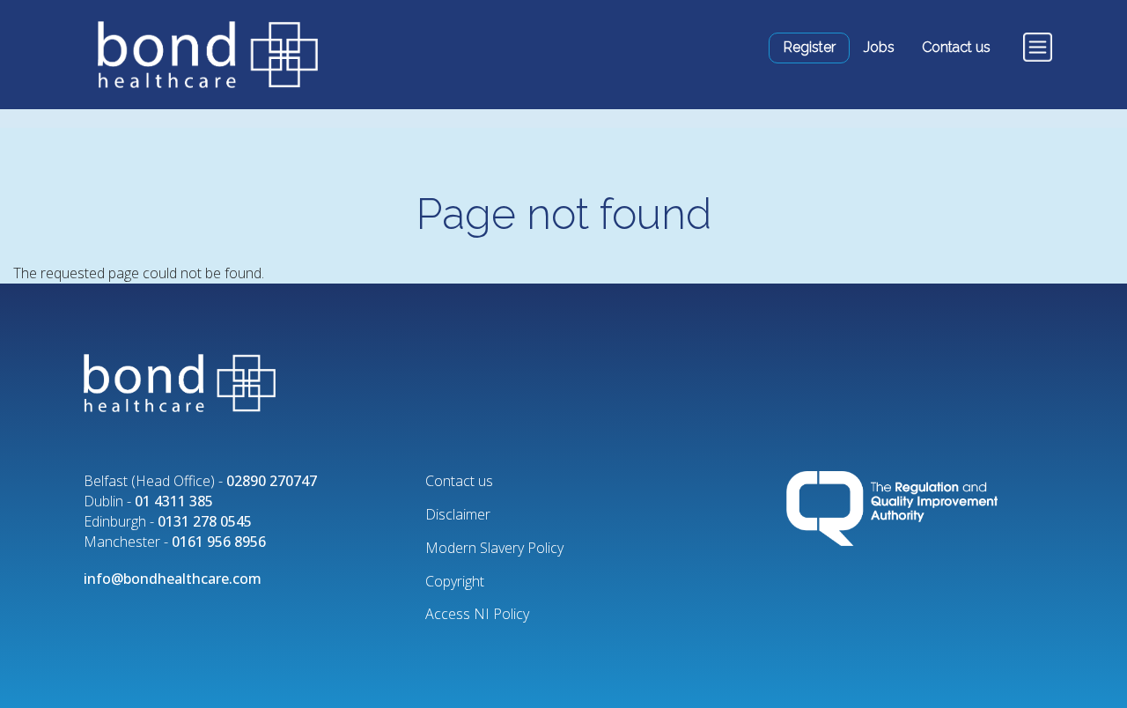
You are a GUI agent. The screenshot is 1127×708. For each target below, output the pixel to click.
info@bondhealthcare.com (172, 578)
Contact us (956, 47)
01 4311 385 (174, 501)
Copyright (454, 581)
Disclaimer (457, 514)
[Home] (200, 54)
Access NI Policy (477, 613)
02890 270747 (271, 480)
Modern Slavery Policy (494, 547)
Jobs (879, 47)
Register (810, 47)
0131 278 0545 (205, 521)
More (1034, 47)
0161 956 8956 (219, 541)
